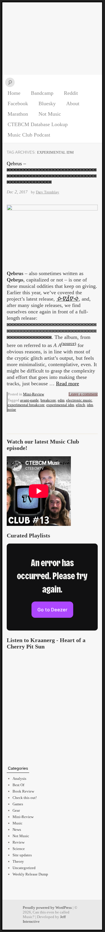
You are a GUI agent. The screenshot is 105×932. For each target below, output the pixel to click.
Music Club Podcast (29, 135)
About (72, 103)
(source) (68, 343)
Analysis (19, 778)
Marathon (18, 114)
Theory (18, 861)
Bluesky (47, 103)
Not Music (49, 114)
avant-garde (29, 400)
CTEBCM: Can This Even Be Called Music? (52, 38)
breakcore (48, 400)
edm (61, 400)
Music (17, 823)
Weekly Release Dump (30, 874)
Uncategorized (24, 868)
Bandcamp (42, 93)
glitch (80, 405)
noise (12, 409)
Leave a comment (83, 394)
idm (90, 405)
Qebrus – (52, 173)
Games (18, 804)
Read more (67, 383)
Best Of (18, 785)
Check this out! (25, 797)
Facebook (18, 103)
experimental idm (60, 405)
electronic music (79, 400)
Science (19, 848)
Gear (16, 810)
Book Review (23, 791)
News (17, 829)
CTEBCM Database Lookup (38, 124)
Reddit (71, 93)
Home (14, 93)
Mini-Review (33, 394)
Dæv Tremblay (47, 192)
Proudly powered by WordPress (47, 907)
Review (18, 842)
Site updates (22, 855)
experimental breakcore (26, 405)
